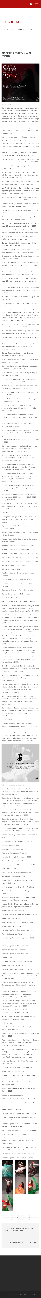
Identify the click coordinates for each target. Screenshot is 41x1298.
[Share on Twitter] (18, 1217)
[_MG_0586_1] (33, 1186)
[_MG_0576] (7, 1202)
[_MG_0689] (33, 1169)
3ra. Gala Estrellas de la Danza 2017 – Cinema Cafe (20, 1229)
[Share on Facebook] (12, 1217)
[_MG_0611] (20, 1186)
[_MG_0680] (7, 1186)
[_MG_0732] (20, 1169)
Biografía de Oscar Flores (22, 1242)
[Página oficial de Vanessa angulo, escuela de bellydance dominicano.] (15, 12)
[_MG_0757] (7, 1169)
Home (4, 29)
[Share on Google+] (23, 1217)
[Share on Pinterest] (29, 1217)
